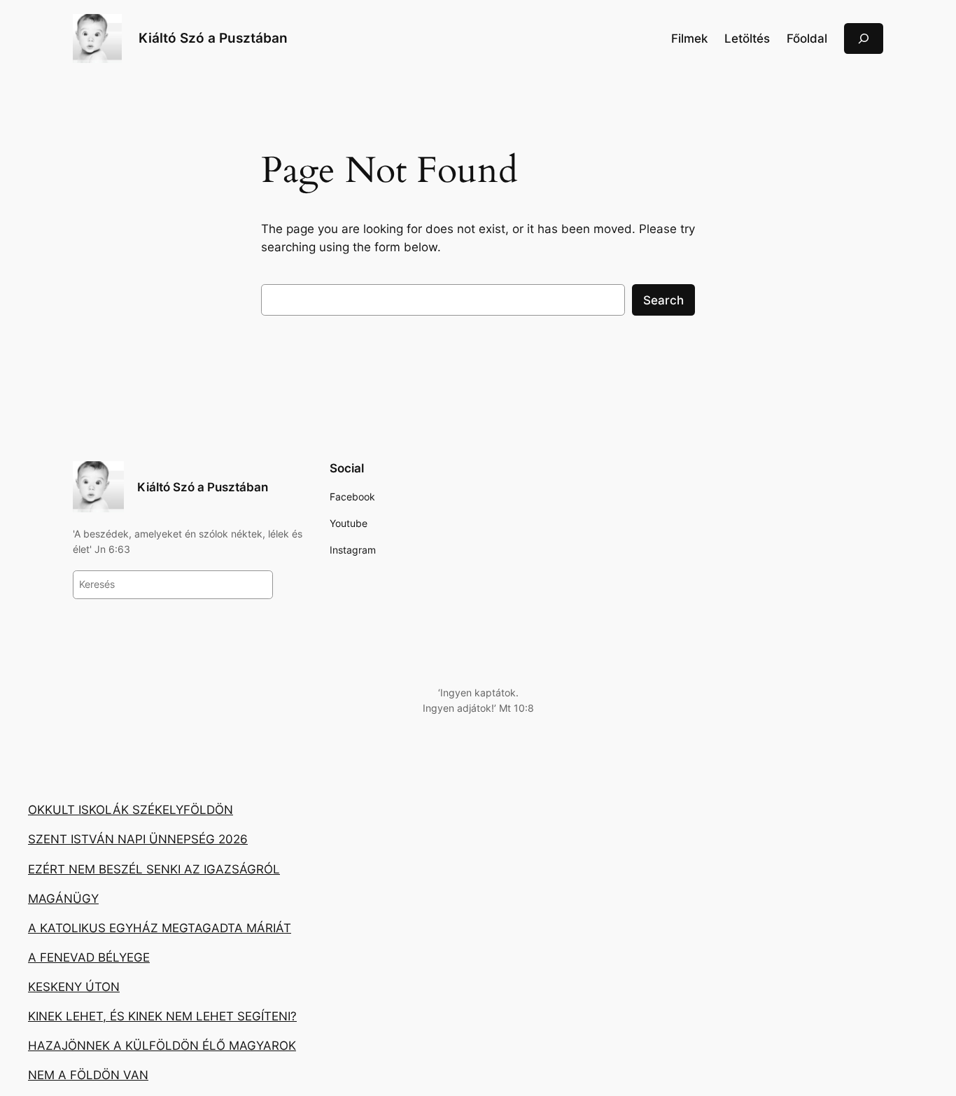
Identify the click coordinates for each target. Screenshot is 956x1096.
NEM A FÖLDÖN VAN (88, 1075)
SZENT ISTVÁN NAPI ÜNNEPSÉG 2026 (138, 839)
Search (663, 300)
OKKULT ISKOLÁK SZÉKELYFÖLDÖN (130, 810)
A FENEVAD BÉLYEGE (89, 957)
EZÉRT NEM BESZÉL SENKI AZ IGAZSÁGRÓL (154, 869)
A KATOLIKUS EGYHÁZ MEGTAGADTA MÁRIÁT (159, 928)
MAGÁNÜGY (63, 899)
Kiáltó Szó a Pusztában (213, 37)
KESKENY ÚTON (74, 987)
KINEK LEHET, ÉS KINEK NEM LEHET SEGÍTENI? (162, 1016)
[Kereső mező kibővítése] (863, 38)
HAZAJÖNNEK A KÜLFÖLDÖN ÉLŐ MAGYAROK (162, 1046)
